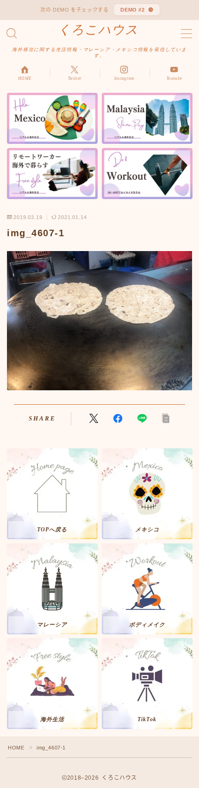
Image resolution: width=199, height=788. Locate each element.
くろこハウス (98, 30)
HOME (16, 747)
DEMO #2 (133, 10)
